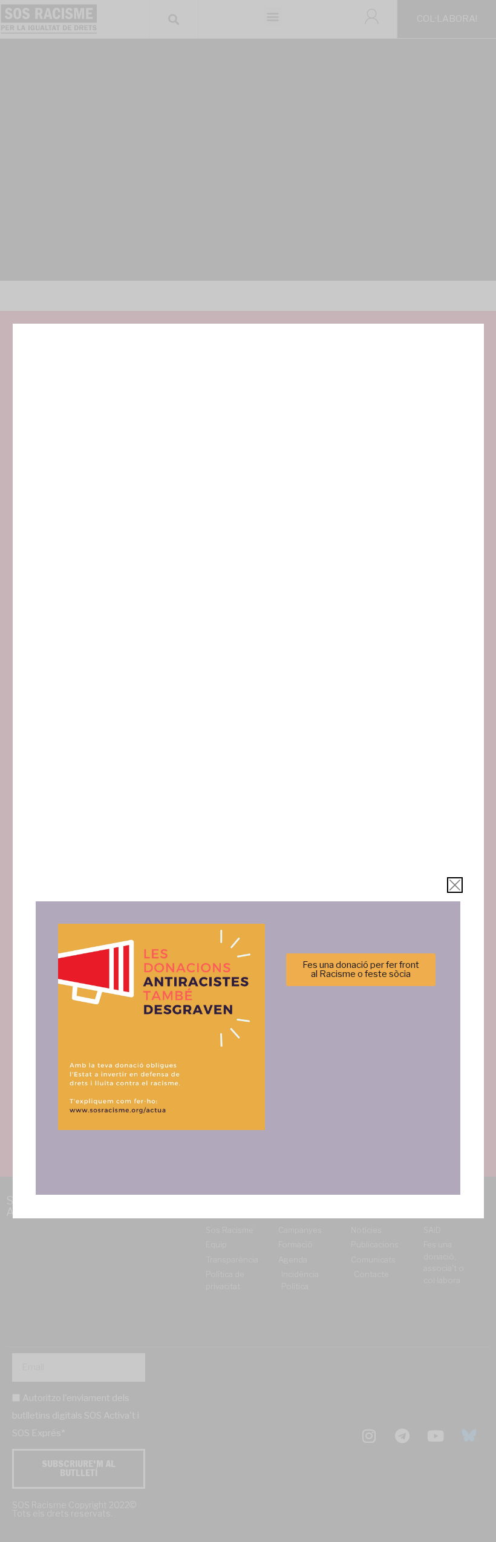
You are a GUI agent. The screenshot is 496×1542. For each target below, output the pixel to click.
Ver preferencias (368, 811)
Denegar (248, 811)
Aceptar (128, 811)
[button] (419, 705)
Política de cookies (166, 841)
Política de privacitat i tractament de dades (280, 841)
